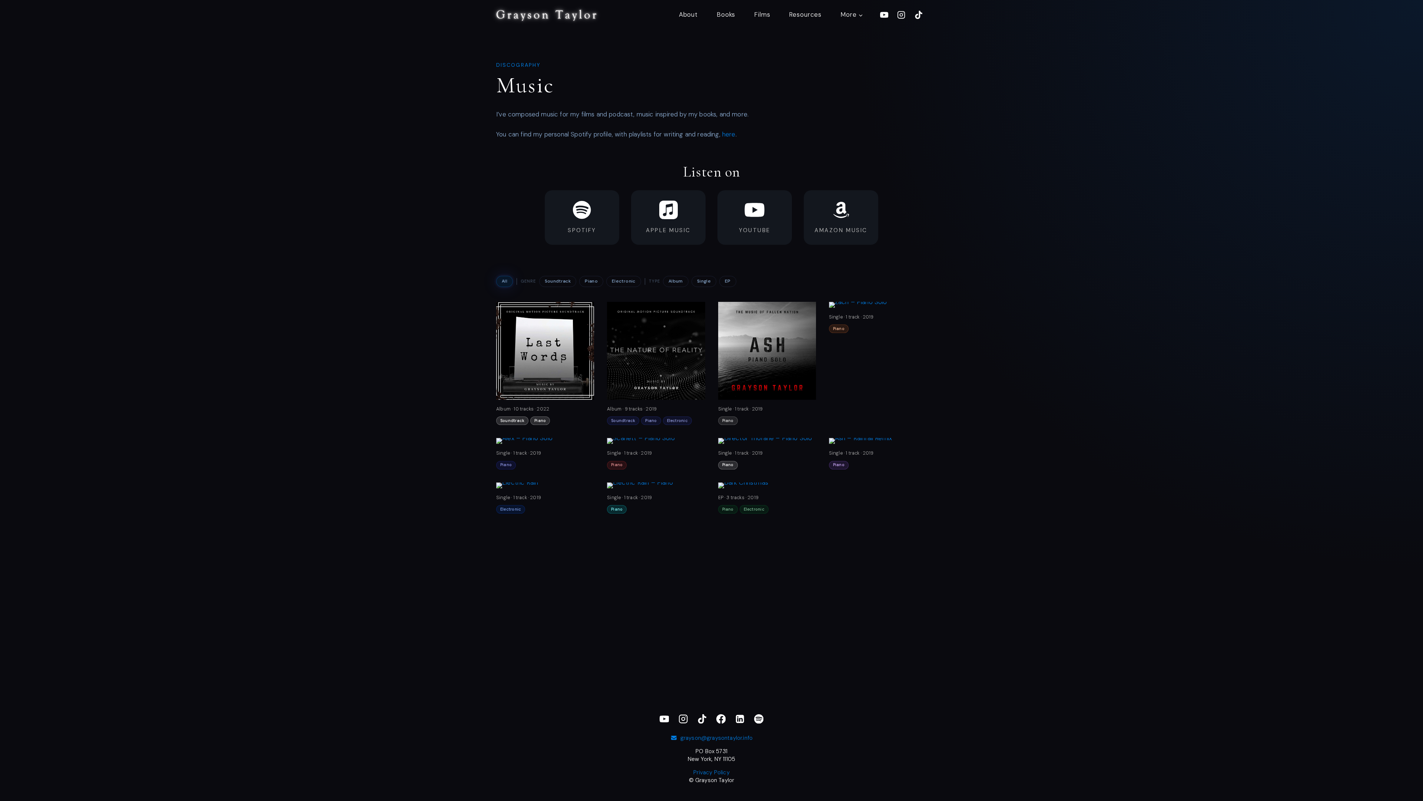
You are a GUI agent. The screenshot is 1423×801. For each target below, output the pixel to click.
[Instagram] (901, 15)
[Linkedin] (739, 718)
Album (676, 281)
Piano (591, 281)
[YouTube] (884, 15)
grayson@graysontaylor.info (716, 738)
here (729, 134)
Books (726, 14)
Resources (805, 14)
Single (704, 281)
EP (728, 281)
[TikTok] (918, 15)
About (688, 14)
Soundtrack (558, 281)
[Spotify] (758, 718)
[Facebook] (721, 718)
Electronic (624, 281)
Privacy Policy (711, 772)
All (504, 281)
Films (762, 14)
